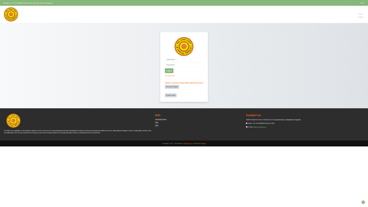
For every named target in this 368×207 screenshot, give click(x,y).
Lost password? (170, 75)
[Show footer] (363, 202)
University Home (160, 119)
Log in (362, 3)
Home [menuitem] (361, 14)
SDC (157, 122)
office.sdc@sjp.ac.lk (46, 3)
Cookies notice (170, 95)
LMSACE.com (188, 143)
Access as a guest (172, 86)
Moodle (203, 143)
